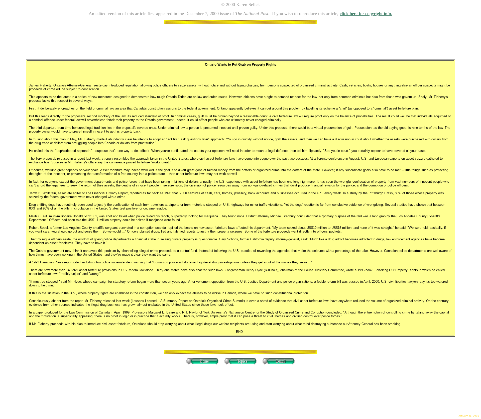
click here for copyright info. (366, 13)
